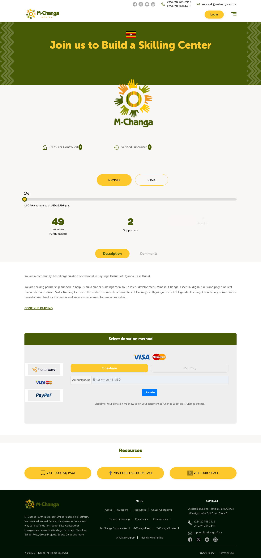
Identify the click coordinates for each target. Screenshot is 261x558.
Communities (160, 519)
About (108, 510)
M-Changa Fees (142, 528)
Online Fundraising (119, 519)
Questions (123, 510)
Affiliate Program (125, 537)
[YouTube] (147, 4)
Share (151, 180)
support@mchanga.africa (219, 4)
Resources (140, 510)
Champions (141, 519)
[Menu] (234, 14)
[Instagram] (153, 4)
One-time (109, 368)
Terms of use (226, 553)
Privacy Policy (206, 553)
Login (214, 14)
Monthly (189, 368)
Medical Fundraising (152, 537)
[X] (141, 4)
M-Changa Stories (166, 528)
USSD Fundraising (161, 510)
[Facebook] (134, 4)
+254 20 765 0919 (178, 2)
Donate (150, 392)
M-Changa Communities (113, 528)
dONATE (114, 180)
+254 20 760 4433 (178, 6)
